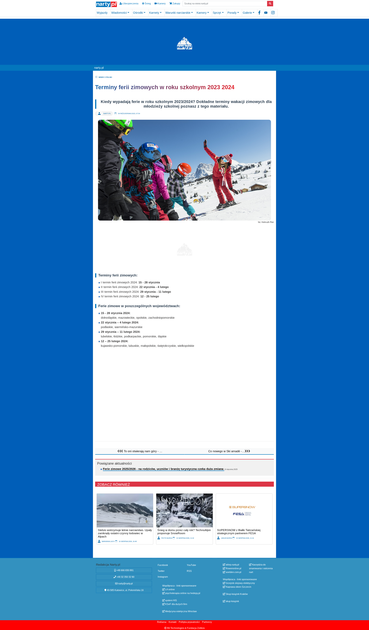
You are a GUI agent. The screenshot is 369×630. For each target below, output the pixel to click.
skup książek (232, 601)
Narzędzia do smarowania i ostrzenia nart (261, 568)
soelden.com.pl (233, 572)
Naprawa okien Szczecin (238, 587)
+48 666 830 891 (125, 570)
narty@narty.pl (125, 583)
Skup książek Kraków (236, 594)
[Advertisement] (184, 248)
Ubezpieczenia (130, 3)
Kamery (161, 3)
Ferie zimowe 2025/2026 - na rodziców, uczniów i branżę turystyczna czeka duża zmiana (163, 469)
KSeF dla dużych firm (176, 604)
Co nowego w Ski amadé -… (226, 451)
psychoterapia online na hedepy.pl (182, 593)
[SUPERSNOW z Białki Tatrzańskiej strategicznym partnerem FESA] (244, 510)
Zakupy (176, 3)
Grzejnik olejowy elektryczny (240, 583)
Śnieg (147, 3)
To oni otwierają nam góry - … (142, 451)
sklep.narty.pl (232, 564)
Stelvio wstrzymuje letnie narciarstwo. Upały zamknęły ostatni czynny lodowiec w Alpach (125, 533)
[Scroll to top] (365, 626)
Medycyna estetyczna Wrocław (181, 611)
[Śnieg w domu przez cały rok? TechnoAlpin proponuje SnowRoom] (184, 510)
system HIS (171, 600)
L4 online (170, 589)
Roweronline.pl (233, 568)
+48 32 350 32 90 (125, 577)
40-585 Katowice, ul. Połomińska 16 (125, 590)
